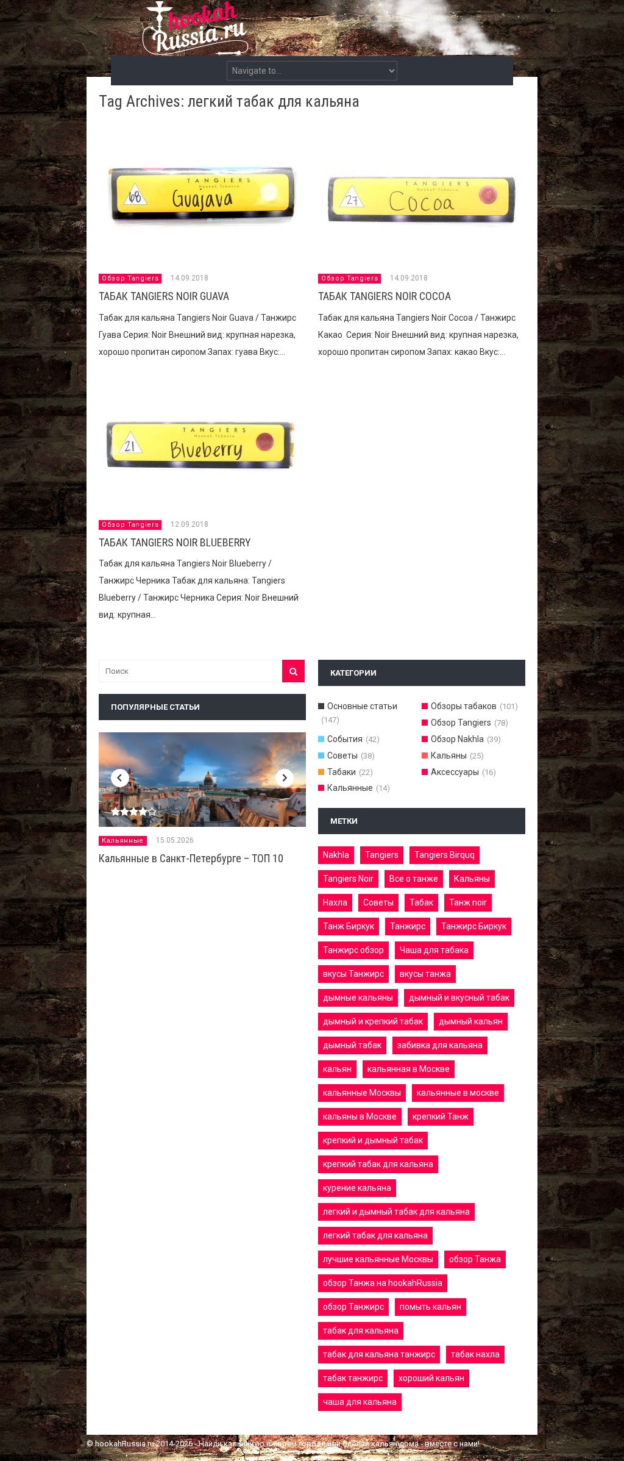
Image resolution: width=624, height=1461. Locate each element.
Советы (342, 755)
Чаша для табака (434, 950)
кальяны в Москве (360, 1116)
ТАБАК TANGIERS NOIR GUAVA (164, 296)
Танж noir (468, 902)
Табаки (341, 772)
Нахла (335, 902)
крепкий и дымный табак (373, 1140)
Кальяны (449, 755)
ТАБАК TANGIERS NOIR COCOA (384, 296)
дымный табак (352, 1045)
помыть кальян (430, 1307)
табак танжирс (353, 1378)
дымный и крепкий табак (373, 1021)
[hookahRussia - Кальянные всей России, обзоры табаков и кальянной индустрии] (312, 48)
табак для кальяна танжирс (379, 1354)
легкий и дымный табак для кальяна (396, 1211)
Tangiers (382, 855)
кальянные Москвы (362, 1093)
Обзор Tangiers (130, 278)
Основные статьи (362, 706)
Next (284, 778)
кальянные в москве (458, 1093)
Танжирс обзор (353, 950)
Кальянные (123, 841)
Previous (120, 778)
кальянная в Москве (408, 1069)
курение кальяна (357, 1188)
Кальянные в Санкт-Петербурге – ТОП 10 (191, 858)
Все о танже (413, 879)
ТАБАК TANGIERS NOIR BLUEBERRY (175, 542)
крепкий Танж (441, 1116)
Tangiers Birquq (444, 855)
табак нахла (475, 1354)
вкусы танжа (425, 974)
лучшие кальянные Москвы (378, 1259)
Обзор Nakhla (457, 739)
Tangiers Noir (348, 879)
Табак (421, 902)
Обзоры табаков (464, 706)
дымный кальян (471, 1021)
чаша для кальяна (360, 1402)
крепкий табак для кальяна (378, 1164)
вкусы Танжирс (353, 974)
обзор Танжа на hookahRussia (382, 1283)
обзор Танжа (475, 1259)
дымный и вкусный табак (459, 997)
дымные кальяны (358, 997)
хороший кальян (431, 1378)
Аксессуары (455, 772)
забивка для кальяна (440, 1045)
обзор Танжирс (353, 1307)
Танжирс (407, 926)
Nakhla (336, 855)
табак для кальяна (361, 1330)
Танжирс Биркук (473, 926)
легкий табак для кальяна (375, 1235)
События (345, 739)
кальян (337, 1069)
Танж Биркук (348, 926)
